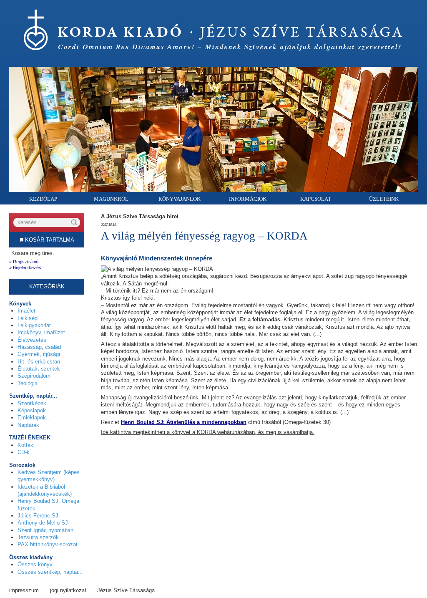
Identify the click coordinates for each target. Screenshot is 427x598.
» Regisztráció (23, 261)
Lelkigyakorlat (34, 325)
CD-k (24, 452)
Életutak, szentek (39, 369)
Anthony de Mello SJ (43, 523)
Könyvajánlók (179, 199)
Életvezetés (32, 340)
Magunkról (111, 199)
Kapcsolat (315, 199)
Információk (247, 199)
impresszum (24, 590)
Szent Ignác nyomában (45, 530)
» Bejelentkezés (25, 267)
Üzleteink (384, 199)
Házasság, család (39, 347)
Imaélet (26, 311)
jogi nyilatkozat (68, 590)
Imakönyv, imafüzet (41, 332)
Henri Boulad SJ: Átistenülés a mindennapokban (183, 422)
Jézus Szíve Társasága (126, 590)
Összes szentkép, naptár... (50, 572)
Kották (25, 445)
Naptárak (28, 425)
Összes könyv (35, 564)
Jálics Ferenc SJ (38, 515)
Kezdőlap (43, 199)
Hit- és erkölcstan (39, 361)
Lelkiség (28, 318)
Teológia (28, 383)
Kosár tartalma (48, 240)
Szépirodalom (34, 376)
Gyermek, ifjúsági (39, 354)
